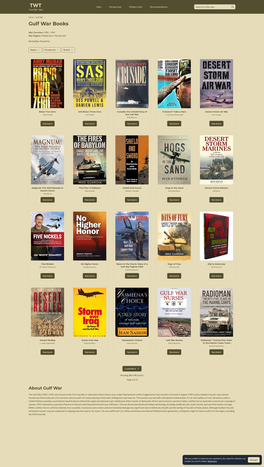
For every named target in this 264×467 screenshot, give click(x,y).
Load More (130, 368)
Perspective (50, 50)
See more (47, 123)
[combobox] (212, 6)
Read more (212, 461)
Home (31, 17)
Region (33, 50)
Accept (253, 459)
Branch (67, 50)
